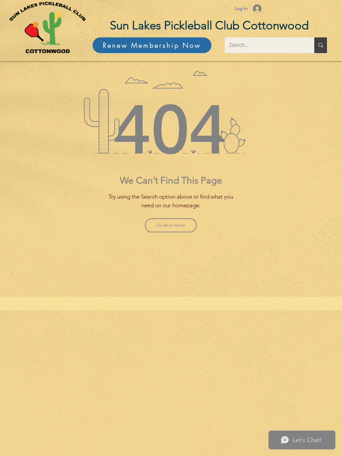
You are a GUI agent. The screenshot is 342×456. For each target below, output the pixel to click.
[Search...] (320, 45)
